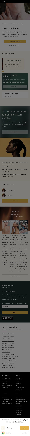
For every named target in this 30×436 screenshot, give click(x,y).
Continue (24, 432)
